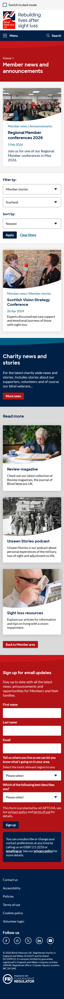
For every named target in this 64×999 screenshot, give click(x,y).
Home (7, 58)
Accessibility (11, 888)
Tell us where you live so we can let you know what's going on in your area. (29, 760)
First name (10, 704)
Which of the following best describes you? (28, 787)
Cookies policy (13, 913)
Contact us (10, 880)
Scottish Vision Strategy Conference (28, 302)
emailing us (14, 851)
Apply (10, 235)
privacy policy (17, 812)
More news (13, 396)
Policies (8, 896)
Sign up (11, 825)
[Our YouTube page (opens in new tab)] (50, 940)
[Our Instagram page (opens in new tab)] (17, 940)
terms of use (41, 812)
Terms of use (11, 905)
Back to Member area (20, 644)
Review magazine (22, 469)
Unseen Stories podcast (28, 541)
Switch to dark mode (23, 5)
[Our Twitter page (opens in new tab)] (28, 940)
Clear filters (28, 235)
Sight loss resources (25, 613)
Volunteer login (13, 921)
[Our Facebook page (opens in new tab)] (6, 940)
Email (7, 740)
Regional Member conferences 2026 (25, 135)
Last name (10, 722)
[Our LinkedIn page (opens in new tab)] (39, 940)
